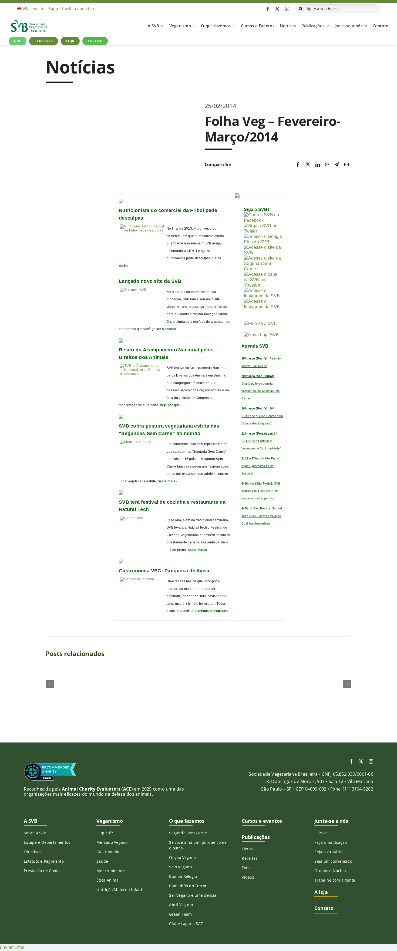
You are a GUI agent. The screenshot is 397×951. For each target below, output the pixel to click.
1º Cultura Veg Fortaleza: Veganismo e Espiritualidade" (261, 441)
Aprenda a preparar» (212, 611)
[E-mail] (346, 165)
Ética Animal (108, 880)
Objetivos (32, 851)
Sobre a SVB (35, 832)
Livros (247, 848)
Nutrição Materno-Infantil (120, 889)
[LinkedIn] (317, 165)
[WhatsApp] (327, 165)
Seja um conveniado (333, 861)
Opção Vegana (182, 857)
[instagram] (287, 9)
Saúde (102, 861)
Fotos (246, 867)
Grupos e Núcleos (331, 870)
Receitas (249, 858)
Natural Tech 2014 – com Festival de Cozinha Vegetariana (261, 516)
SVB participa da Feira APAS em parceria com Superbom (260, 491)
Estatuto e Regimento (44, 861)
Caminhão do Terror (188, 885)
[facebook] (267, 9)
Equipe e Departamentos (47, 842)
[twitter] (277, 9)
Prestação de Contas (43, 870)
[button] (50, 684)
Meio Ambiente (110, 870)
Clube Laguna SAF (186, 923)
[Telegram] (336, 165)
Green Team (180, 914)
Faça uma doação (330, 842)
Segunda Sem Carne (188, 832)
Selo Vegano (180, 866)
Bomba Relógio (183, 876)
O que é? (104, 832)
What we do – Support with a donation (58, 8)
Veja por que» (170, 405)
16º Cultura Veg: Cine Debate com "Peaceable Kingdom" (262, 416)
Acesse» (169, 329)
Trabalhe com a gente (334, 880)
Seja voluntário (328, 851)
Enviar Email (13, 947)
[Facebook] (298, 165)
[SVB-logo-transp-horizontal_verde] (28, 21)
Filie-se (321, 832)
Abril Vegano (181, 904)
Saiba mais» (167, 481)
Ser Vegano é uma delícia (192, 895)
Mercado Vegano (111, 842)
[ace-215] (50, 765)
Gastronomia (108, 851)
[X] (308, 165)
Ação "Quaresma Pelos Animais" (261, 466)
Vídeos (248, 877)
